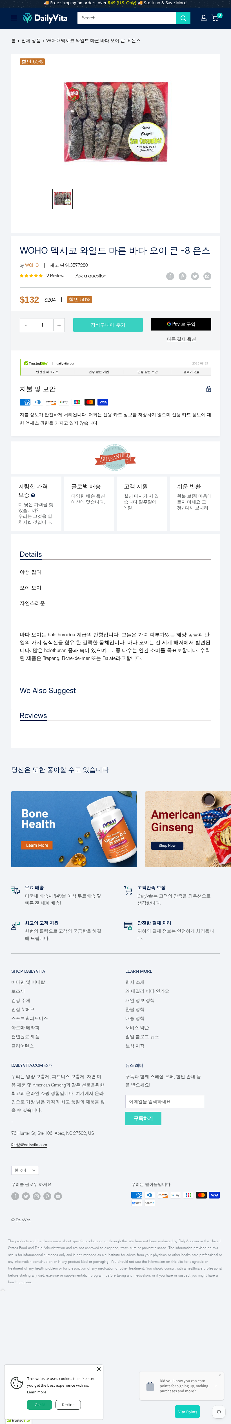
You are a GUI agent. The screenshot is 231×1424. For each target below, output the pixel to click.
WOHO (32, 265)
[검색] (183, 18)
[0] (215, 18)
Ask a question (90, 276)
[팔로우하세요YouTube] (58, 1196)
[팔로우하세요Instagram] (37, 1196)
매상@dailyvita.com (29, 1144)
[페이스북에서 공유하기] (170, 276)
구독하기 (143, 1118)
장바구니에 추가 (108, 325)
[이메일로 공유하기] (207, 276)
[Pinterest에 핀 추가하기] (182, 276)
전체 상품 (31, 40)
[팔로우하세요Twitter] (26, 1196)
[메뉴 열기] (14, 18)
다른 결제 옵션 (181, 339)
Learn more (36, 1392)
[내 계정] (203, 18)
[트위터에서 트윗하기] (195, 276)
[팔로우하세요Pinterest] (47, 1196)
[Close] (99, 1369)
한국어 (20, 1170)
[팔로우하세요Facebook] (15, 1196)
